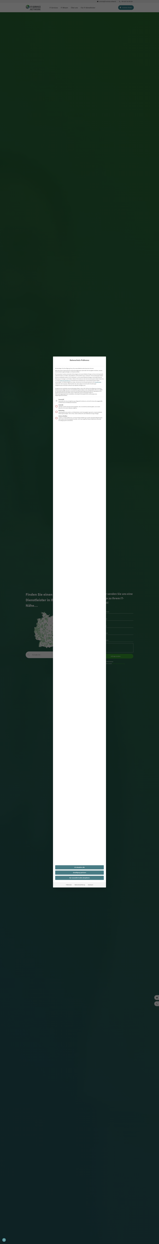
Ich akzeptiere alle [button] (79, 867)
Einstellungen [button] (98, 382)
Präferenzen (69, 884)
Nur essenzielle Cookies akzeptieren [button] (79, 878)
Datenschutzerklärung (65, 380)
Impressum (90, 884)
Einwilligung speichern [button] (79, 872)
